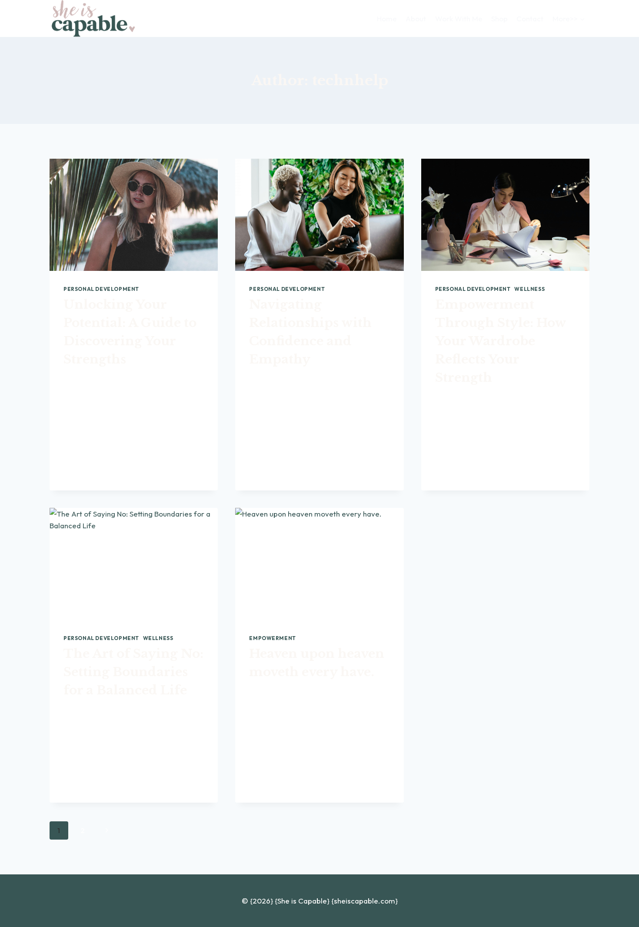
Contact (529, 18)
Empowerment (272, 638)
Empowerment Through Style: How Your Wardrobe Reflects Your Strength (500, 341)
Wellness (529, 289)
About (416, 18)
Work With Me (459, 18)
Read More (87, 453)
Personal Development (101, 289)
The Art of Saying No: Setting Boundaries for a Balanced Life (133, 672)
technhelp (85, 379)
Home (387, 18)
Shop (499, 18)
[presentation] (134, 215)
